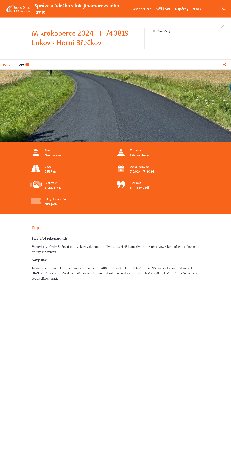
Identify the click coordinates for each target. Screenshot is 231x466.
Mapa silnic (142, 8)
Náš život (163, 8)
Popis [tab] (6, 64)
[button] (225, 64)
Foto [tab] (23, 64)
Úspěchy (182, 8)
